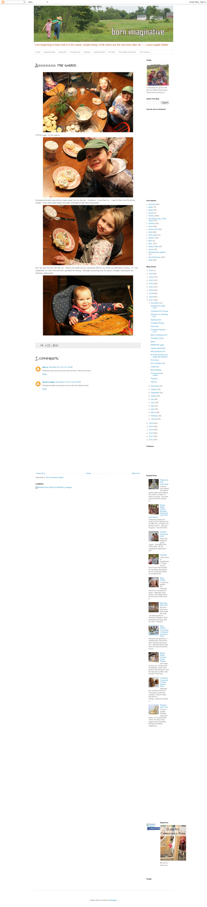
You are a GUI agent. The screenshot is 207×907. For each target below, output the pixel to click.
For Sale (111, 52)
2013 (151, 433)
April (153, 409)
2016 (151, 423)
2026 (151, 270)
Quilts (151, 260)
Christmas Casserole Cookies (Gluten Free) (164, 682)
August (154, 396)
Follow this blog (155, 828)
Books (151, 210)
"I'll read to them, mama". (157, 374)
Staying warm (156, 320)
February (154, 416)
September (155, 393)
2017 (151, 300)
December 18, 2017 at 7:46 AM (61, 367)
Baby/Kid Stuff (99, 52)
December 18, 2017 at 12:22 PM (68, 382)
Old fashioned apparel (157, 252)
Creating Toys (75, 52)
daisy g (45, 367)
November (155, 386)
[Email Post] (41, 345)
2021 (151, 287)
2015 (151, 426)
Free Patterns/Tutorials (127, 52)
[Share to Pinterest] (56, 345)
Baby (151, 207)
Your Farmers (145, 52)
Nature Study (154, 247)
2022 (151, 284)
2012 (151, 436)
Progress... (155, 379)
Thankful (163, 555)
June (153, 403)
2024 (151, 277)
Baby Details (162, 579)
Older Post (136, 473)
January (154, 419)
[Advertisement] (88, 451)
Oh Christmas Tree (158, 363)
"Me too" (154, 382)
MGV (150, 241)
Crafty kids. (155, 367)
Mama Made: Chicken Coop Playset (163, 657)
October (154, 389)
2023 (151, 280)
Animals (152, 204)
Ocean (151, 249)
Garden (151, 224)
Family (151, 216)
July (152, 399)
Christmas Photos (157, 323)
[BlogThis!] (48, 345)
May (153, 406)
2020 (151, 290)
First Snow (155, 360)
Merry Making (156, 370)
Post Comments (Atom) (55, 478)
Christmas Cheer (157, 338)
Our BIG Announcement (164, 534)
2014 (151, 430)
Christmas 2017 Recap (159, 311)
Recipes (87, 52)
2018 (151, 297)
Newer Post (40, 473)
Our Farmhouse (155, 257)
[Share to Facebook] (54, 345)
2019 (151, 293)
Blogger (114, 900)
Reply (44, 374)
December (155, 303)
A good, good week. (158, 348)
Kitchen (151, 238)
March (153, 412)
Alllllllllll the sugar (157, 345)
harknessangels (48, 382)
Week (153, 342)
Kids (150, 232)
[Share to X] (51, 345)
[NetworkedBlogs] (151, 827)
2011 (151, 440)
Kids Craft (152, 235)
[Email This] (46, 345)
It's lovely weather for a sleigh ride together (159, 356)
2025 (151, 274)
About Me (62, 52)
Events (151, 213)
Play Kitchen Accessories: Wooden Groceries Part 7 (164, 631)
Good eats (155, 326)
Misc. (151, 244)
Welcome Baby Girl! (164, 604)
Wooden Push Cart (164, 706)
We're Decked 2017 (158, 352)
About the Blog (49, 52)
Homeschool (153, 229)
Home (38, 52)
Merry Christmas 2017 (159, 335)
